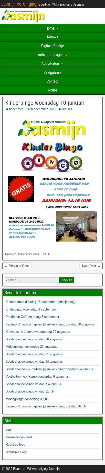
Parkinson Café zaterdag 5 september (32, 317)
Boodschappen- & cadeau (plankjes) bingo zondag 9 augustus (49, 369)
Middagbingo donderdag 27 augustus (31, 346)
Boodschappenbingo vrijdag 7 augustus (33, 384)
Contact (53, 81)
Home (50, 28)
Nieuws (52, 37)
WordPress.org (16, 452)
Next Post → (91, 266)
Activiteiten (50, 63)
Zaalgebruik (52, 72)
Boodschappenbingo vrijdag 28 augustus (34, 339)
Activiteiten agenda (52, 54)
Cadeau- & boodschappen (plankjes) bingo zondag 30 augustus (50, 324)
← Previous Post (17, 266)
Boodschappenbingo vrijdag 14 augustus (34, 361)
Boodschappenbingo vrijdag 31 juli (30, 391)
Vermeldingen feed (19, 437)
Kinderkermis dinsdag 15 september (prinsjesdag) (40, 302)
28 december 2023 (42, 109)
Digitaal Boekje (52, 46)
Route (52, 90)
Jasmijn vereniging (19, 4)
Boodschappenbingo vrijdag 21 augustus (34, 354)
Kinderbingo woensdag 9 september (31, 309)
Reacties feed (15, 444)
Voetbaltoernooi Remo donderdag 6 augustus (37, 376)
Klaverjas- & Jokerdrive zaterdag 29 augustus (38, 332)
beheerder (16, 109)
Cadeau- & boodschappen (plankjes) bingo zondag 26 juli (46, 406)
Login (9, 429)
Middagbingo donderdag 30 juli (27, 399)
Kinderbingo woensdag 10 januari (44, 102)
